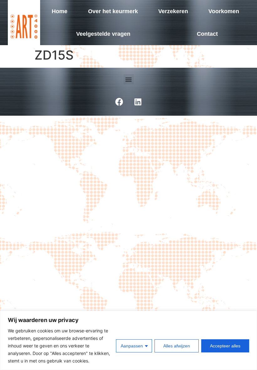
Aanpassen (132, 345)
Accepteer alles (225, 345)
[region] (128, 340)
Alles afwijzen (176, 345)
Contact (207, 34)
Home (59, 11)
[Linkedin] (138, 101)
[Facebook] (119, 101)
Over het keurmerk (113, 11)
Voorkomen (223, 11)
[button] (128, 79)
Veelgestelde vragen (103, 34)
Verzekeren (173, 11)
